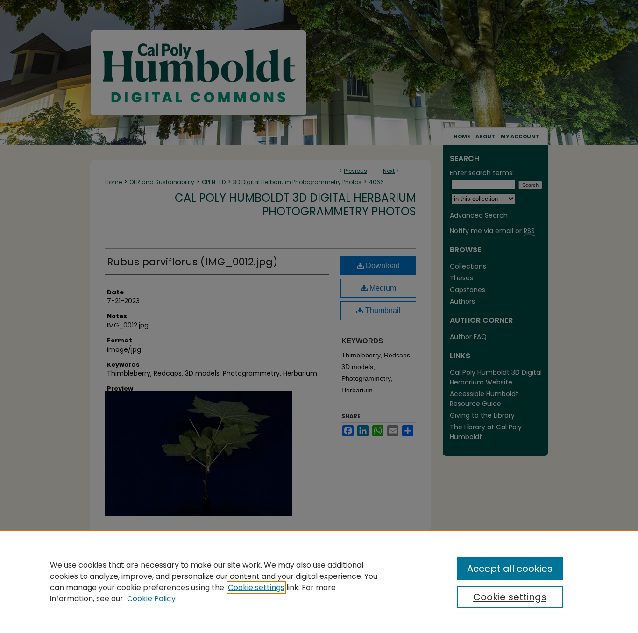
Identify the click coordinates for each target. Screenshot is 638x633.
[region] (319, 581)
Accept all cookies (510, 568)
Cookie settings (256, 587)
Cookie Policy (151, 598)
